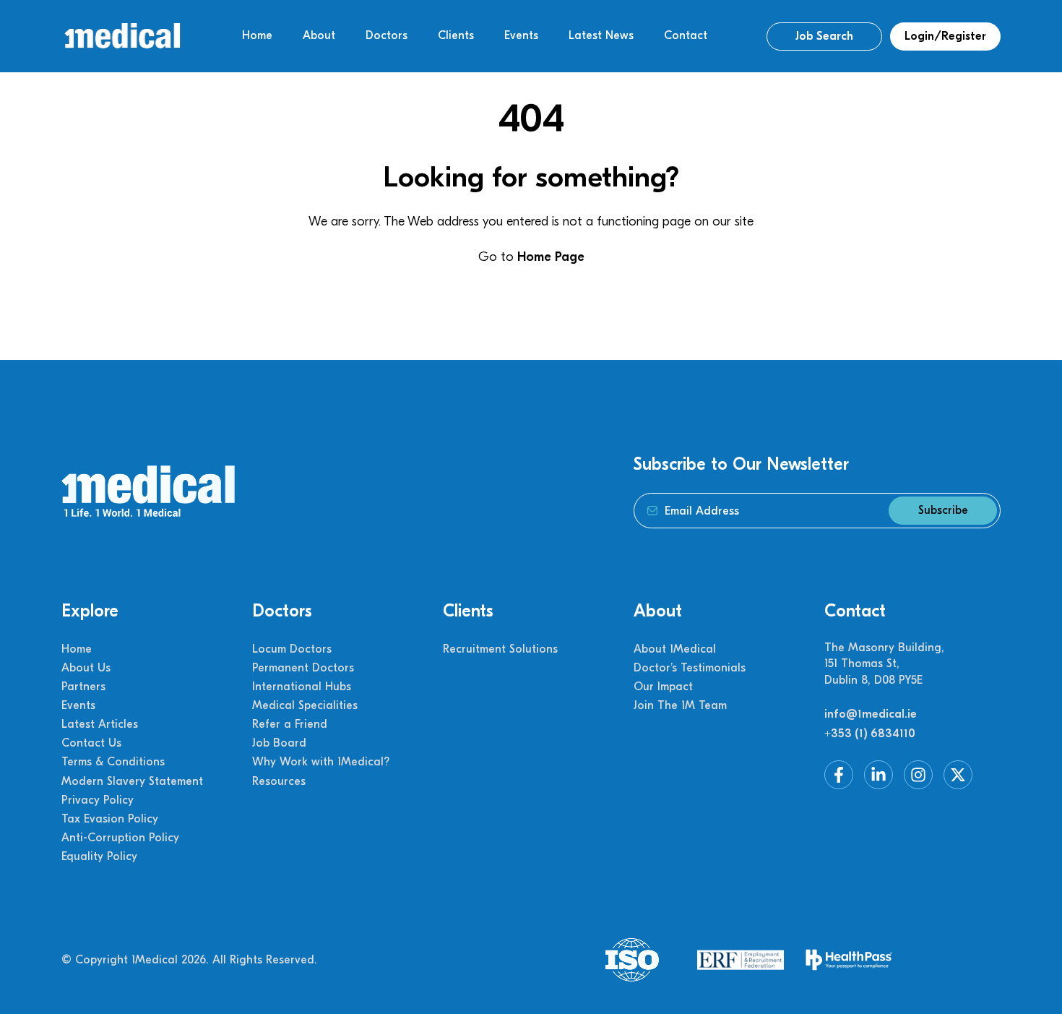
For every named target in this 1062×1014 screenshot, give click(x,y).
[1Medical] (122, 36)
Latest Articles (99, 724)
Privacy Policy (97, 800)
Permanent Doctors (303, 667)
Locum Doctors (292, 649)
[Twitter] (958, 774)
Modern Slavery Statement (132, 781)
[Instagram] (918, 774)
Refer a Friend (289, 724)
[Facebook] (838, 774)
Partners (83, 686)
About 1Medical (675, 649)
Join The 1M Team (680, 705)
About (319, 35)
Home (257, 35)
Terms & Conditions (113, 761)
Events (521, 35)
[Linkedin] (878, 774)
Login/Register (945, 36)
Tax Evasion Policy (109, 818)
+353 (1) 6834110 (869, 733)
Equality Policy (99, 856)
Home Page (550, 257)
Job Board (279, 742)
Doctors (386, 35)
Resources (279, 781)
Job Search (824, 36)
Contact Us (91, 742)
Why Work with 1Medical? (320, 761)
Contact (685, 35)
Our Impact (663, 686)
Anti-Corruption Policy (120, 837)
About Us (86, 667)
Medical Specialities (305, 705)
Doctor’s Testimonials (690, 667)
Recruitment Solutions (500, 649)
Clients (456, 35)
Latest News (601, 35)
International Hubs (301, 686)
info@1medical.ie (870, 714)
